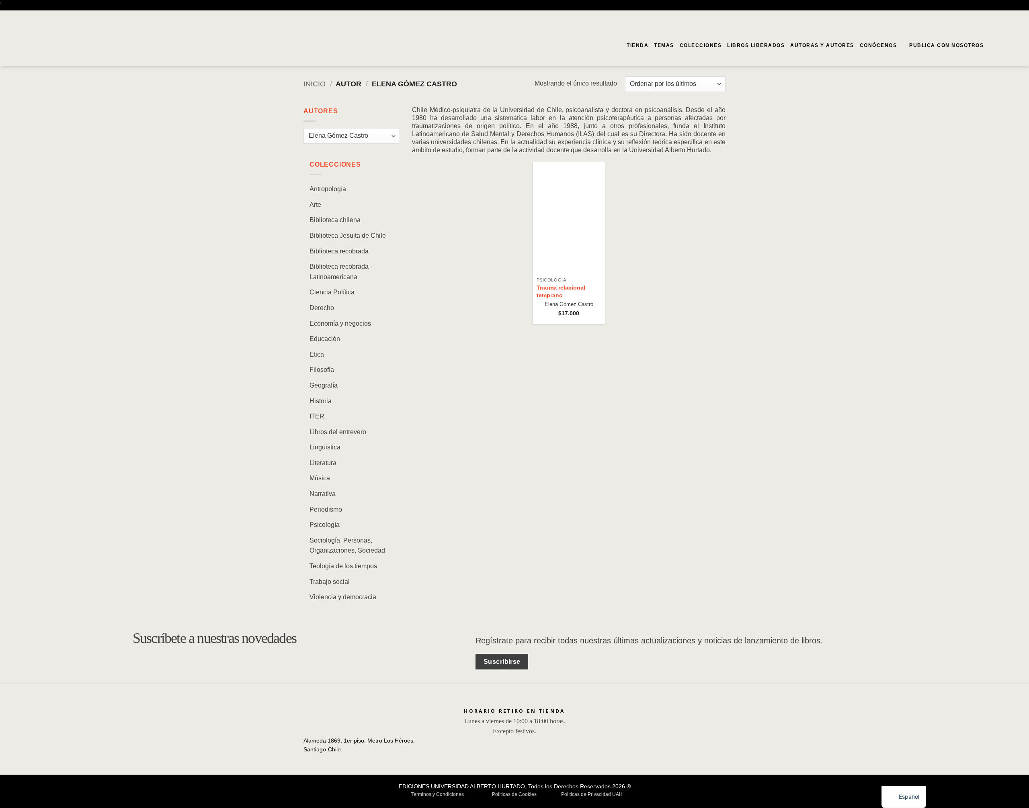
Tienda (637, 45)
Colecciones (701, 45)
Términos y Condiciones (437, 794)
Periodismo (326, 509)
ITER (317, 416)
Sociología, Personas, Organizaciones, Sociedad (347, 545)
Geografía (324, 385)
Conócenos (878, 45)
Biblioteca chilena (335, 219)
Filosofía (322, 369)
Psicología (325, 524)
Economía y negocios (340, 323)
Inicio (314, 84)
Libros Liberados (756, 45)
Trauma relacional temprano (561, 291)
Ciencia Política (332, 292)
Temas (664, 45)
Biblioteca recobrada (339, 250)
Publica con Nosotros (946, 45)
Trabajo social (330, 581)
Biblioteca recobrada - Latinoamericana (341, 271)
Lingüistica (325, 447)
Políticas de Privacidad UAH (592, 794)
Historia (321, 400)
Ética (317, 354)
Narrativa (323, 493)
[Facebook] (1007, 17)
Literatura (323, 462)
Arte (315, 204)
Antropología (328, 189)
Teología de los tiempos (343, 566)
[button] (992, 45)
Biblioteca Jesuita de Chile (348, 235)
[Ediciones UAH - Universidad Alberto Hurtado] (55, 45)
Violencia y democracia (343, 597)
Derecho (322, 307)
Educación (325, 338)
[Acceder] (1005, 45)
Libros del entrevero (338, 431)
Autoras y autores (822, 45)
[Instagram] (1018, 17)
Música (320, 478)
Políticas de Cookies (514, 794)
